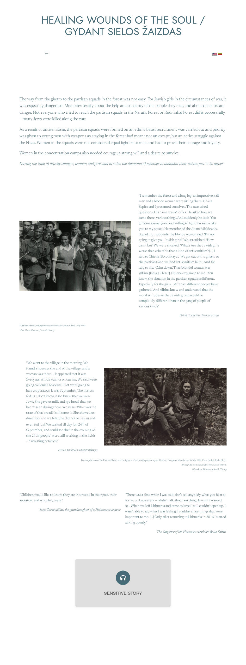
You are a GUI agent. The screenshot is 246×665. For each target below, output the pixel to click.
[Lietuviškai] (220, 52)
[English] (214, 52)
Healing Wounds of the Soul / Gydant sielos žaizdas (123, 26)
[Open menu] (46, 53)
